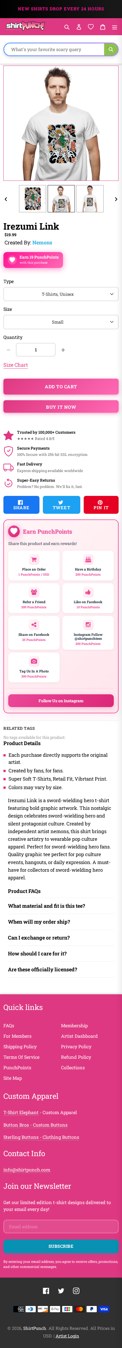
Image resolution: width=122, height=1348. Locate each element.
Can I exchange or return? (39, 937)
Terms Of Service (21, 1057)
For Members (17, 1036)
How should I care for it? (37, 953)
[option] (32, 199)
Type (8, 281)
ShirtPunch (34, 1328)
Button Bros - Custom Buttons (35, 1125)
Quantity (12, 337)
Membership (74, 1025)
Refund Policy (76, 1057)
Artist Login (67, 1336)
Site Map (12, 1078)
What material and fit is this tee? (46, 905)
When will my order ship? (39, 921)
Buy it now (61, 407)
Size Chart (15, 364)
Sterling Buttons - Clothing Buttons (41, 1137)
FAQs (8, 1025)
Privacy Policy (76, 1046)
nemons (42, 242)
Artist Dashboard (79, 1036)
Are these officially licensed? (42, 969)
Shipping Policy (20, 1046)
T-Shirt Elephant (21, 1112)
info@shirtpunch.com (26, 1170)
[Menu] (115, 26)
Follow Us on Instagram (61, 700)
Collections (73, 1067)
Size (7, 309)
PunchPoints (17, 1067)
